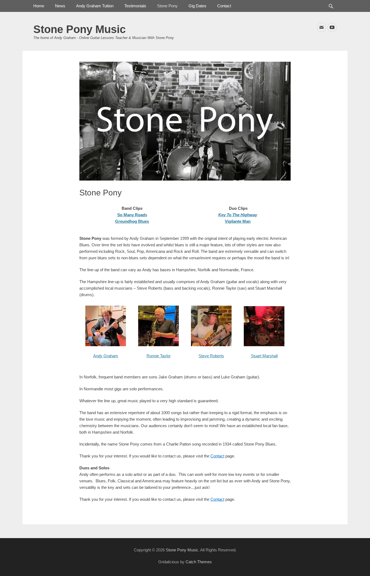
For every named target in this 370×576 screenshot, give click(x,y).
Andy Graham (105, 356)
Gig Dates (197, 6)
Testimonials (135, 6)
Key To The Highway (237, 214)
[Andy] (105, 344)
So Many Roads (132, 214)
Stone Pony (167, 6)
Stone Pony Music (79, 29)
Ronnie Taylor (159, 356)
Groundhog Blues (132, 221)
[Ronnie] (158, 344)
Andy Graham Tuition (94, 6)
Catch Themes (199, 561)
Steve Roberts (211, 356)
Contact (224, 6)
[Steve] (211, 344)
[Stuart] (264, 344)
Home (38, 6)
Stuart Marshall (264, 356)
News (60, 6)
